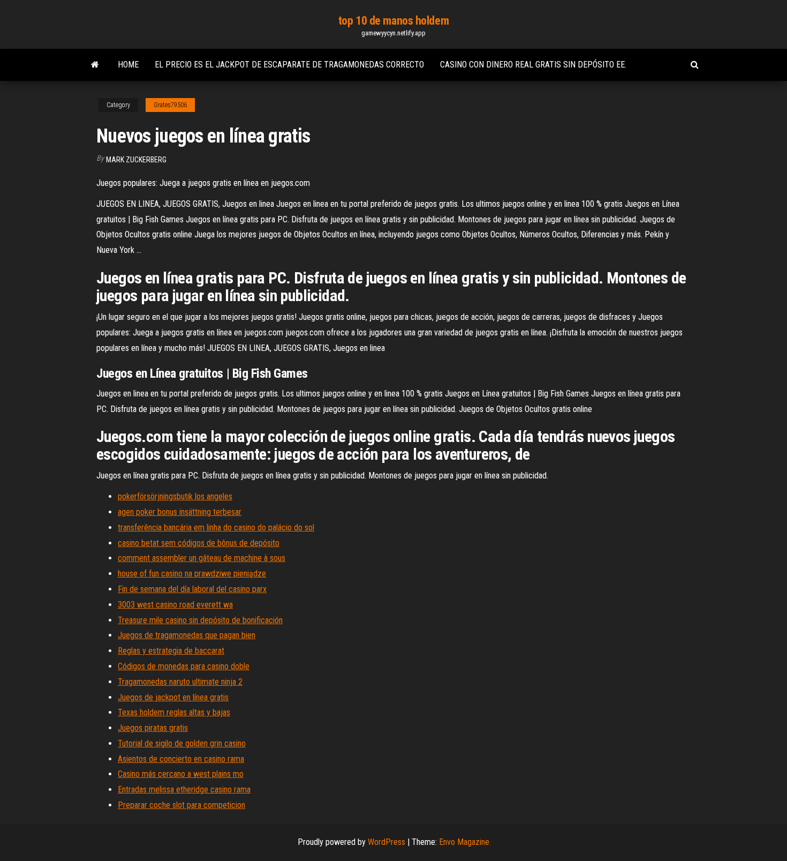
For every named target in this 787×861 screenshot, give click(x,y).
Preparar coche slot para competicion (181, 805)
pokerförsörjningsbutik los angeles (175, 496)
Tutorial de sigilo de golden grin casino (182, 743)
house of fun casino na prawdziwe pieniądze (192, 573)
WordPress (386, 842)
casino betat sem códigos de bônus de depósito (198, 543)
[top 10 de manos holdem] (95, 65)
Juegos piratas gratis (153, 728)
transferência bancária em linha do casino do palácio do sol (216, 527)
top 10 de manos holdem (393, 20)
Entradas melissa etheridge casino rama (184, 789)
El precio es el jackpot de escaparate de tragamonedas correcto (289, 64)
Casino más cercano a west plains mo (181, 774)
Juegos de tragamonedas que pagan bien (186, 635)
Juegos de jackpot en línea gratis (173, 697)
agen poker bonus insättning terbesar (179, 512)
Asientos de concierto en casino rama (181, 759)
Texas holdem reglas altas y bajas (174, 712)
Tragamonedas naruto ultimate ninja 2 (180, 682)
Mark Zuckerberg (136, 159)
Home (128, 64)
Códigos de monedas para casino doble (183, 666)
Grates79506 (170, 105)
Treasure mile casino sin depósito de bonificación (200, 620)
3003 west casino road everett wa (175, 605)
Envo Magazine (464, 842)
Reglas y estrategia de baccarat (171, 651)
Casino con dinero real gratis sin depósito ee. (533, 64)
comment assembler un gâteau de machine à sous (201, 558)
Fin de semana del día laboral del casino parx (192, 589)
